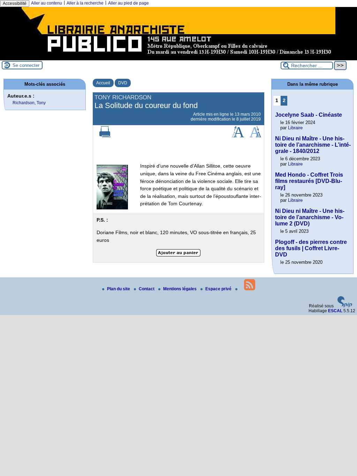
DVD (122, 82)
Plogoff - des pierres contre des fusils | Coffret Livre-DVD (311, 248)
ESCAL (335, 310)
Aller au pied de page (128, 3)
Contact (147, 288)
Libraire (295, 127)
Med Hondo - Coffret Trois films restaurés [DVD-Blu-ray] (309, 181)
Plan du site (119, 288)
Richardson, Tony (29, 102)
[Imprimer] (105, 135)
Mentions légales (180, 288)
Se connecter (26, 65)
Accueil (103, 82)
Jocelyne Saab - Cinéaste (308, 115)
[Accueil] (178, 57)
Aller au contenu (46, 3)
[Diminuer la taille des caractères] (255, 135)
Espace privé (219, 288)
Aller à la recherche (85, 3)
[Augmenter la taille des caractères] (237, 135)
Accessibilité (14, 3)
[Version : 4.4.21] (345, 306)
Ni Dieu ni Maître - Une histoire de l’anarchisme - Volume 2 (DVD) (309, 217)
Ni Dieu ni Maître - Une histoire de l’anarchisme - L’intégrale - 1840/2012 (313, 145)
